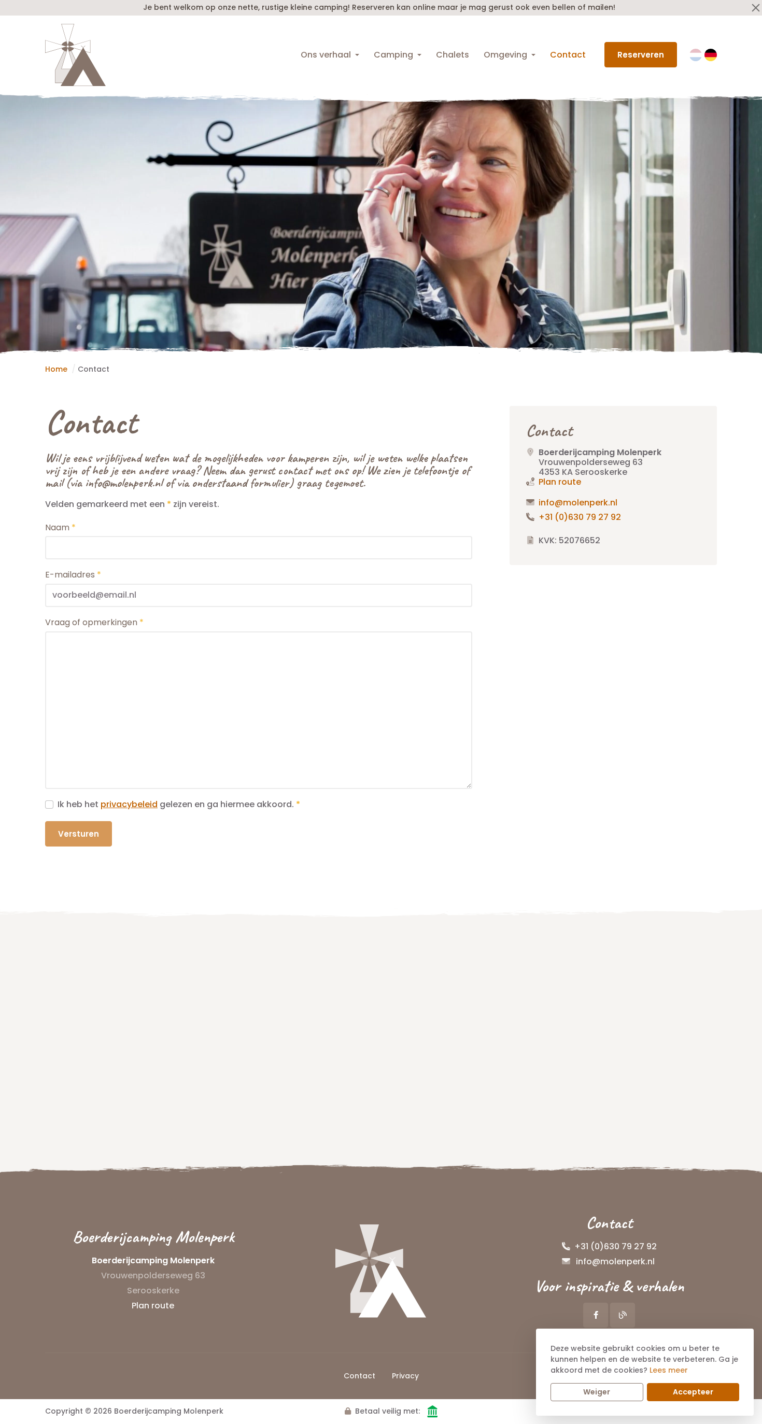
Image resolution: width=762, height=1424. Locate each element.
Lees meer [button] (669, 1370)
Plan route (560, 482)
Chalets (452, 55)
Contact (568, 55)
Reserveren (640, 54)
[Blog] (622, 1315)
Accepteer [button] (693, 1392)
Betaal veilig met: (387, 1411)
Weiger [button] (596, 1392)
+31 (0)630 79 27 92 (580, 517)
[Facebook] (595, 1315)
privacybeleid (129, 804)
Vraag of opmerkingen (94, 622)
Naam (60, 527)
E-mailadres (73, 575)
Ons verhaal (326, 55)
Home (56, 369)
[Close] (756, 8)
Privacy (405, 1376)
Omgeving (505, 55)
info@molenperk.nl (578, 503)
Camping (393, 55)
